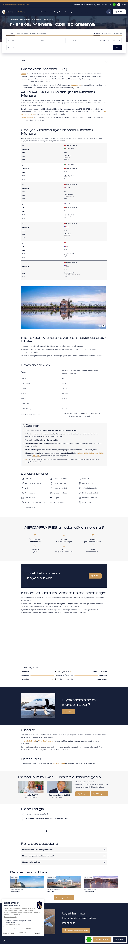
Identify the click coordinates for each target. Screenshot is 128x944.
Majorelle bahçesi (28, 741)
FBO (26, 459)
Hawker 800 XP (69, 175)
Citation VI (67, 155)
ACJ (34, 456)
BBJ (38, 456)
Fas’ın (23, 74)
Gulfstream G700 (96, 453)
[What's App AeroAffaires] (114, 4)
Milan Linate (70, 148)
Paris (67, 227)
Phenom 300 (68, 194)
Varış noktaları (25, 19)
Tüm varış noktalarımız (64, 898)
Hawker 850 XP (69, 253)
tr (122, 4)
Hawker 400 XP (69, 214)
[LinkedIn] (118, 4)
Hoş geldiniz (14, 19)
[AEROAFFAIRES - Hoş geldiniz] (13, 12)
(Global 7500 (83, 453)
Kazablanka (76, 85)
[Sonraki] (103, 326)
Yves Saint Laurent (46, 741)
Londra (68, 187)
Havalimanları (36, 19)
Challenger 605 (69, 273)
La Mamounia (59, 763)
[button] (119, 11)
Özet (23, 61)
